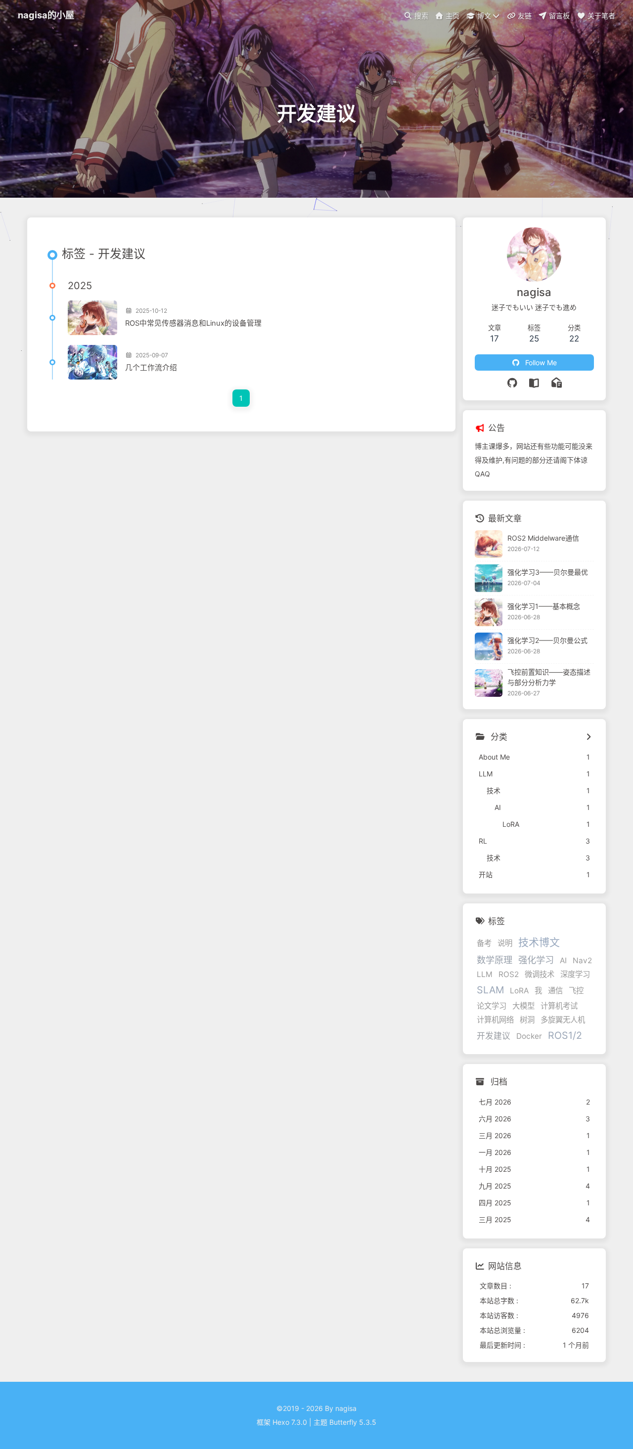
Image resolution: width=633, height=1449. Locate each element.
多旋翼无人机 (563, 1019)
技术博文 (539, 942)
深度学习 (575, 974)
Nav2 (582, 960)
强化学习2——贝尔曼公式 (547, 640)
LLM (485, 974)
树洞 (527, 1019)
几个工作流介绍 (151, 367)
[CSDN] (534, 383)
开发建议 (493, 1036)
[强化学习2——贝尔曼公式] (488, 646)
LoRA (519, 990)
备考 (484, 943)
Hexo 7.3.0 (289, 1422)
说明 (504, 943)
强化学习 (536, 959)
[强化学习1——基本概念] (488, 612)
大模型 (523, 1006)
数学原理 (494, 959)
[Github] (512, 383)
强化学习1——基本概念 (543, 606)
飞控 (576, 990)
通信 (555, 990)
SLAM (490, 990)
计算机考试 (559, 1006)
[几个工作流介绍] (92, 362)
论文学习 (491, 1006)
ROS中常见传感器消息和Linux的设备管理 (193, 323)
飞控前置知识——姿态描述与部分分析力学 (548, 677)
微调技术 (539, 974)
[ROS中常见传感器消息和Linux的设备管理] (92, 317)
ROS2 (508, 974)
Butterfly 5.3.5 (352, 1422)
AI (563, 960)
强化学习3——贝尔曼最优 (547, 572)
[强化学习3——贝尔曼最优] (488, 578)
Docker (529, 1036)
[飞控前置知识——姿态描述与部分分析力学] (488, 683)
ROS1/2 (565, 1035)
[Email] (556, 383)
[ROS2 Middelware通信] (488, 544)
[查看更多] (589, 737)
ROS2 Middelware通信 (543, 538)
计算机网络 (495, 1019)
